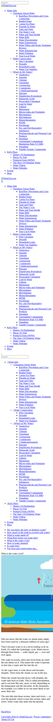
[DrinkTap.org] (8, 5)
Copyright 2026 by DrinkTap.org (16, 716)
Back (3, 711)
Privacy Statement (42, 716)
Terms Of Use (7, 719)
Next (8, 711)
